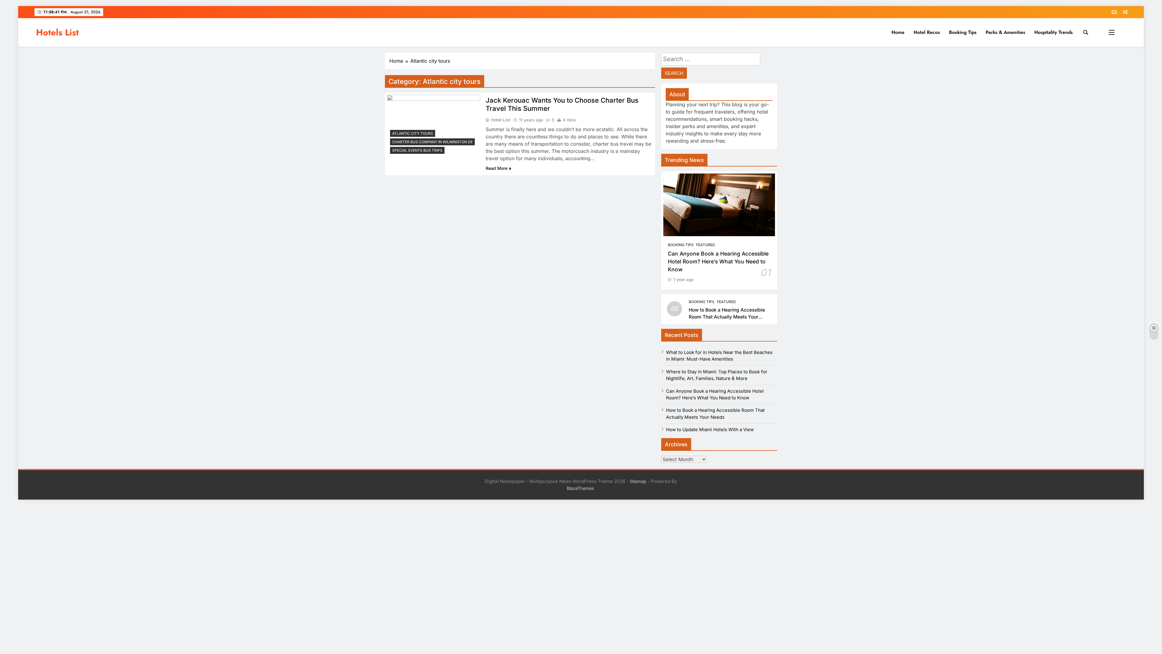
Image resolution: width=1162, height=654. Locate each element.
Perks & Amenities (1005, 32)
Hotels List (57, 32)
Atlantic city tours (412, 133)
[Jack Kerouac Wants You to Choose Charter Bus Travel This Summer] (433, 126)
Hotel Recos (927, 32)
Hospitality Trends (1053, 32)
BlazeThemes (580, 488)
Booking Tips (963, 32)
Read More (496, 168)
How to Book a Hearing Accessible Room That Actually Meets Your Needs (727, 317)
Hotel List (500, 119)
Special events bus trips (417, 150)
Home (897, 32)
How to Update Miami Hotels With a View (710, 429)
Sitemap (638, 481)
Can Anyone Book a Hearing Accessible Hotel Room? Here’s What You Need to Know (718, 261)
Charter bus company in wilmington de (432, 142)
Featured (705, 245)
